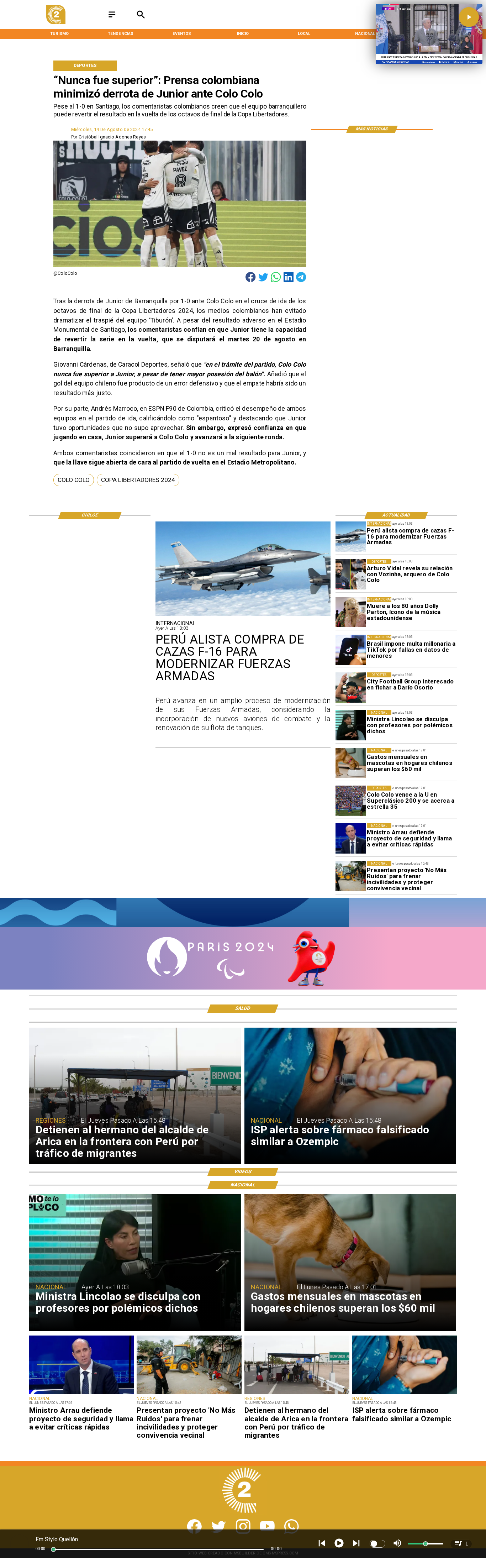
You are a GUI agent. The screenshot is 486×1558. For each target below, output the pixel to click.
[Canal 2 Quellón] (112, 18)
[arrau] (351, 838)
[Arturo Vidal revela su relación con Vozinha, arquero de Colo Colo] (351, 574)
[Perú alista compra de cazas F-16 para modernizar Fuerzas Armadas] (351, 536)
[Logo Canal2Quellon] (56, 22)
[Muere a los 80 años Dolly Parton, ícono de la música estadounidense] (351, 612)
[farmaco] (404, 1394)
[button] (73, 480)
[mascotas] (351, 763)
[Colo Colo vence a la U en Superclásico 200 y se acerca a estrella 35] (351, 801)
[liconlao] (351, 725)
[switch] (377, 1544)
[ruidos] (351, 876)
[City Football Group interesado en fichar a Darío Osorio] (351, 687)
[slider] (53, 1549)
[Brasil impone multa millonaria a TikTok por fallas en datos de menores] (351, 650)
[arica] (296, 1394)
